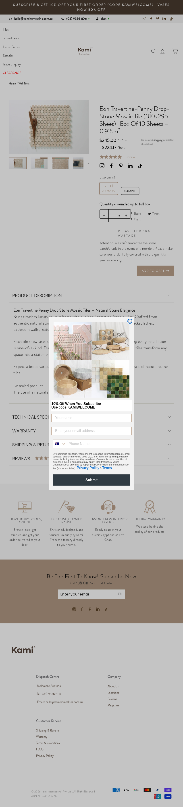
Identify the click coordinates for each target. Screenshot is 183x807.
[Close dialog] (130, 321)
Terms (107, 468)
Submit (91, 480)
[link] (91, 360)
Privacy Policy (88, 468)
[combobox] (59, 444)
